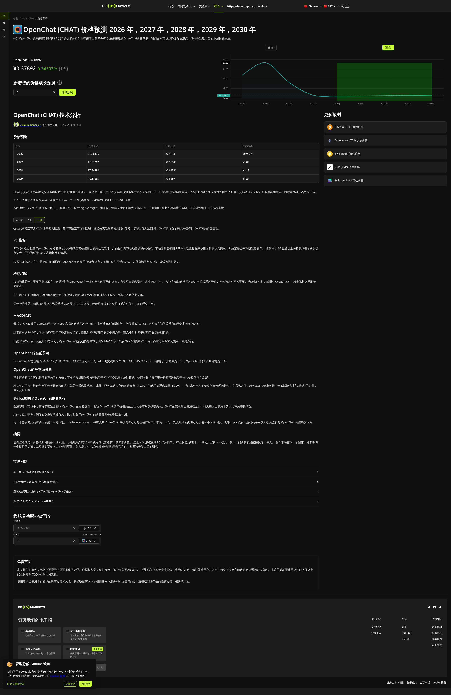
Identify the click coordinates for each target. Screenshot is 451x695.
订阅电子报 (184, 6)
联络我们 (437, 639)
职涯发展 (376, 633)
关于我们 (376, 627)
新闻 (404, 627)
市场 (217, 6)
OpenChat (28, 18)
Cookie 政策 (57, 676)
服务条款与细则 (395, 682)
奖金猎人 (204, 6)
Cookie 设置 (439, 682)
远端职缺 (437, 633)
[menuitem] (4, 15)
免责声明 (425, 682)
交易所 (405, 639)
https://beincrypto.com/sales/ (247, 6)
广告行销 (437, 627)
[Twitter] (429, 608)
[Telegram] (440, 608)
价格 (15, 18)
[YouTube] (434, 608)
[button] (166, 472)
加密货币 (407, 633)
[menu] (4, 26)
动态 (171, 6)
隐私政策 (412, 682)
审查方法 (437, 645)
